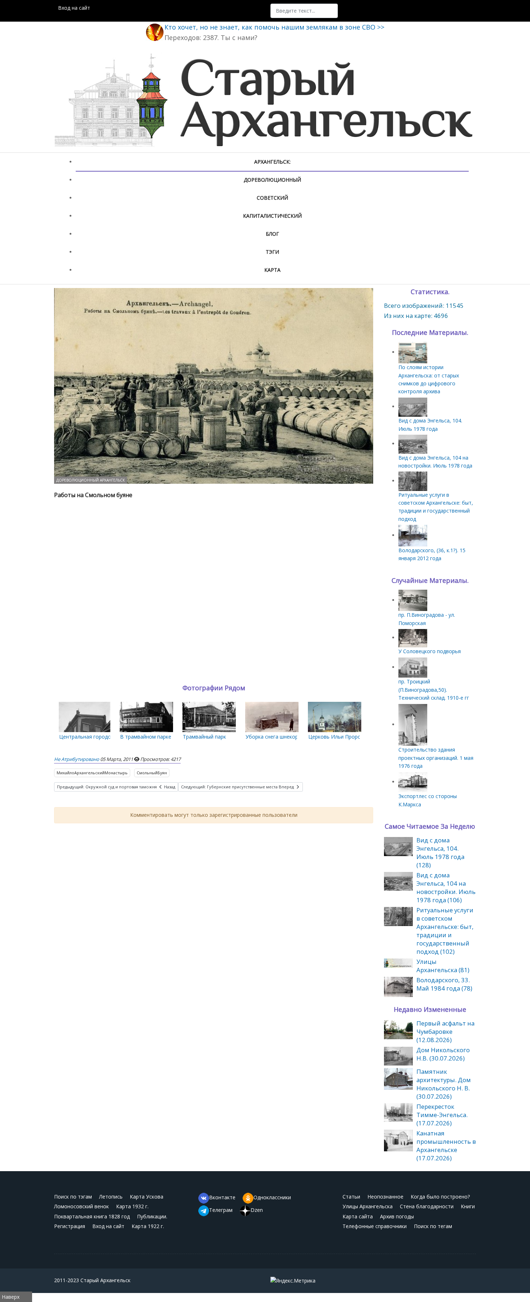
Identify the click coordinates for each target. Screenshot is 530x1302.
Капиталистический (272, 215)
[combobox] (304, 11)
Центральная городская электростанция (109, 736)
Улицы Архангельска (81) (442, 965)
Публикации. (152, 1216)
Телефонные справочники (375, 1226)
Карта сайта (358, 1216)
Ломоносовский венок (81, 1206)
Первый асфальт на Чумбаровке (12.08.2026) (445, 1031)
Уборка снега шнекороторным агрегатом (297, 736)
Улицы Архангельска (368, 1206)
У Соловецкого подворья (429, 651)
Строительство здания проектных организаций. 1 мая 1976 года (435, 757)
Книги (468, 1206)
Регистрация (69, 1226)
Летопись (111, 1196)
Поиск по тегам (433, 1226)
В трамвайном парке (145, 736)
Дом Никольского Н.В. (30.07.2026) (443, 1054)
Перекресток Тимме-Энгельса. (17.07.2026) (442, 1114)
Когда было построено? (440, 1196)
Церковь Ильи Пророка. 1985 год (349, 736)
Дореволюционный (272, 179)
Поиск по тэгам (73, 1196)
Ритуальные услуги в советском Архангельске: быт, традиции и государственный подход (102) (444, 931)
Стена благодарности (427, 1206)
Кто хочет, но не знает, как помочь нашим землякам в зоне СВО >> (274, 27)
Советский (272, 197)
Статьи (351, 1196)
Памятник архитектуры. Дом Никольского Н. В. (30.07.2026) (443, 1083)
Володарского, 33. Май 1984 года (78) (444, 984)
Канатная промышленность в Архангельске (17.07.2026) (446, 1145)
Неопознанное (385, 1196)
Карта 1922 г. (148, 1226)
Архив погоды (397, 1216)
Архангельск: (272, 161)
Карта (272, 269)
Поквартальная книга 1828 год (92, 1216)
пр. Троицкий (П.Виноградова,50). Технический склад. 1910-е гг (433, 689)
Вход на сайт (74, 7)
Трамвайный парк (204, 736)
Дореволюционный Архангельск (90, 480)
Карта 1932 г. (132, 1206)
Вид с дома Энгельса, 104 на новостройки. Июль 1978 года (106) (446, 887)
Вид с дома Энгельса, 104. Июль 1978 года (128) (440, 852)
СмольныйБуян (152, 772)
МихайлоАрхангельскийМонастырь (92, 772)
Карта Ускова (146, 1196)
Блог (272, 233)
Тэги (272, 251)
